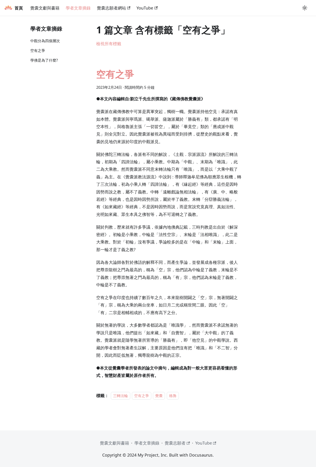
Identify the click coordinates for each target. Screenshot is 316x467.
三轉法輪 (120, 395)
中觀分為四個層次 (45, 40)
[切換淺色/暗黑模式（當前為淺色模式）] (305, 8)
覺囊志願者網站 (111, 8)
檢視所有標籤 (108, 43)
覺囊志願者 (175, 443)
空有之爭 (37, 50)
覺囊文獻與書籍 (44, 8)
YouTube (144, 8)
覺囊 (159, 395)
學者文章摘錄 (78, 8)
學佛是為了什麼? (44, 60)
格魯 (173, 395)
